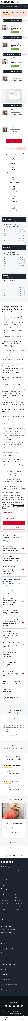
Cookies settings (14, 527)
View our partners (8, 512)
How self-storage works (8, 923)
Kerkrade (18, 892)
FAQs (4, 1011)
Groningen (18, 874)
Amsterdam (5, 880)
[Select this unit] (24, 27)
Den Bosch (4, 898)
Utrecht (17, 909)
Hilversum (18, 886)
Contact (4, 969)
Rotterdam (18, 903)
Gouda (17, 871)
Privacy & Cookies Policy (18, 1011)
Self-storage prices (6, 926)
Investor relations (7, 979)
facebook (6, 856)
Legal (8, 1011)
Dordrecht (4, 903)
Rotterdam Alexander (11, 782)
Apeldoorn (4, 883)
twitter (10, 856)
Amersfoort (5, 877)
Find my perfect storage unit (9, 929)
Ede (2, 906)
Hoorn (17, 889)
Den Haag (4, 901)
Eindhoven (4, 909)
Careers (4, 990)
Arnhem (3, 886)
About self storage (8, 916)
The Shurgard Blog (8, 964)
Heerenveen (19, 880)
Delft (2, 895)
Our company (5, 952)
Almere (3, 874)
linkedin (22, 856)
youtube (14, 856)
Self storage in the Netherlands (12, 867)
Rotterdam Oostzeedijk (12, 766)
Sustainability (5, 959)
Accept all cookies (14, 523)
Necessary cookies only (13, 518)
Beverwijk (4, 889)
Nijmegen (18, 901)
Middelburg (19, 898)
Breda (3, 892)
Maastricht (18, 895)
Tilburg (17, 906)
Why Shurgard (5, 919)
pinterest (18, 856)
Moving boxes (6, 944)
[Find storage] (17, 2)
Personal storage (6, 935)
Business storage (6, 939)
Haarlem (18, 877)
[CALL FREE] (21, 2)
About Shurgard (7, 949)
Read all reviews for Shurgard (14, 748)
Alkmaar (4, 871)
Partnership (4, 956)
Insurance (4, 974)
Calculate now (13, 832)
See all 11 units (14, 141)
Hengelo (18, 883)
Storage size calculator (7, 932)
